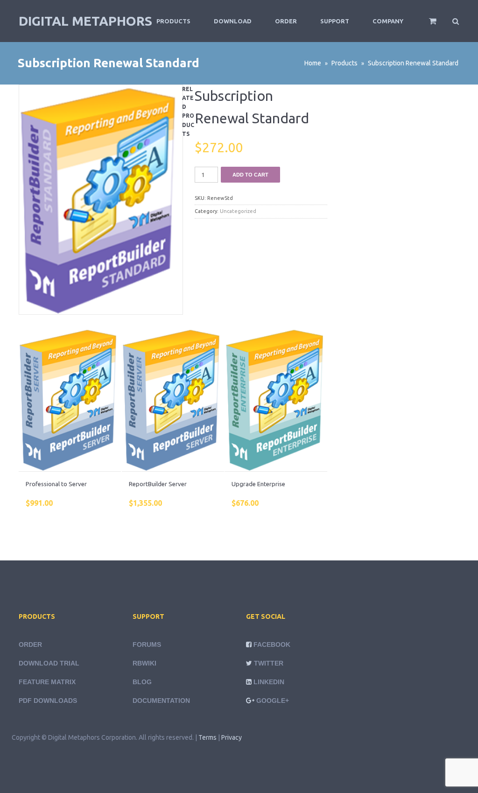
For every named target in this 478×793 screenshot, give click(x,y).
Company (388, 21)
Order (286, 21)
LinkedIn (268, 682)
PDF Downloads (48, 700)
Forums (147, 644)
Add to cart (250, 174)
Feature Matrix (47, 682)
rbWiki (144, 663)
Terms (207, 737)
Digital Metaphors (85, 21)
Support (334, 21)
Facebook (271, 644)
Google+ (272, 700)
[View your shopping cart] (426, 25)
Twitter (268, 663)
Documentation (161, 700)
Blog (142, 682)
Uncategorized (238, 211)
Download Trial (49, 663)
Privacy (231, 737)
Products (173, 21)
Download (233, 21)
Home (312, 63)
